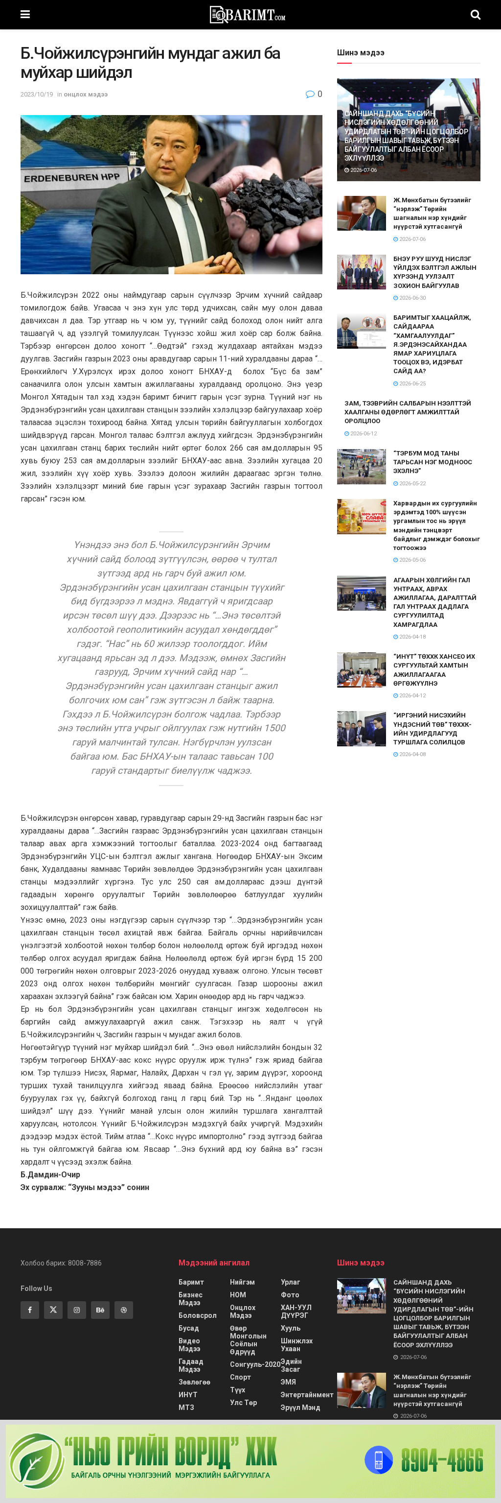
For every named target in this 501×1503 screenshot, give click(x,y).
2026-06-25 (412, 384)
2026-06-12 (363, 433)
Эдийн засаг (291, 1365)
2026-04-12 (412, 695)
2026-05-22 (412, 483)
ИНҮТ (188, 1395)
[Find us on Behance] (100, 1310)
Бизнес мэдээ (191, 1299)
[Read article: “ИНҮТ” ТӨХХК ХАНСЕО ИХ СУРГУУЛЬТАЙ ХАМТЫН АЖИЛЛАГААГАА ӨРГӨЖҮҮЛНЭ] (361, 670)
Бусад (189, 1328)
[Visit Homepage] (250, 14)
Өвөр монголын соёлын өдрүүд (248, 1340)
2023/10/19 (37, 94)
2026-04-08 (412, 754)
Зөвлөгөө (194, 1382)
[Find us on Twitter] (53, 1310)
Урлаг (290, 1282)
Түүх (237, 1390)
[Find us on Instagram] (77, 1310)
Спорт (240, 1377)
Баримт (191, 1282)
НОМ (238, 1295)
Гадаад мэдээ (191, 1365)
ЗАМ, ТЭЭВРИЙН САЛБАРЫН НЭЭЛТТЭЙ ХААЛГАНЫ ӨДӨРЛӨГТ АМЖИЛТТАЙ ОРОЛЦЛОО (407, 412)
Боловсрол (198, 1315)
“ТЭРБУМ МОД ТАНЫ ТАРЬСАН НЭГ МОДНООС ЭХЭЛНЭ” (432, 462)
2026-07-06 (363, 170)
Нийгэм (242, 1282)
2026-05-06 (412, 560)
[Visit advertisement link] (250, 1461)
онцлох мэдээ (86, 94)
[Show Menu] (25, 14)
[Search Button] (475, 14)
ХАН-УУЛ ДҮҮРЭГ (296, 1311)
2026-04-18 (412, 637)
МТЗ (186, 1407)
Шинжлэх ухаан (297, 1345)
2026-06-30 (412, 298)
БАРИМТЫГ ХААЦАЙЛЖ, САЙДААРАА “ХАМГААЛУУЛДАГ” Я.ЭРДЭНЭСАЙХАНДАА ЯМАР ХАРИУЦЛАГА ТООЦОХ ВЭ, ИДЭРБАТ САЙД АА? (432, 344)
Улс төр (243, 1403)
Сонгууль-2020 (255, 1364)
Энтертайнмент (307, 1395)
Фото (290, 1295)
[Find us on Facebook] (30, 1310)
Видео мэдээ (189, 1345)
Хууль (290, 1328)
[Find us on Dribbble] (123, 1310)
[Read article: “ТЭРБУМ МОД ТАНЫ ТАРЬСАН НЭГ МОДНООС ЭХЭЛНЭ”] (361, 466)
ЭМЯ (288, 1382)
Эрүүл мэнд (300, 1407)
